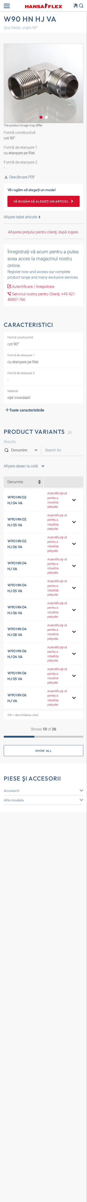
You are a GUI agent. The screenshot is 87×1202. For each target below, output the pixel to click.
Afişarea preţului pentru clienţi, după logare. (43, 232)
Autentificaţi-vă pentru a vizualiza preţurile (57, 500)
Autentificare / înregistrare (32, 286)
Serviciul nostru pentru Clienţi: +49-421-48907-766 (41, 297)
